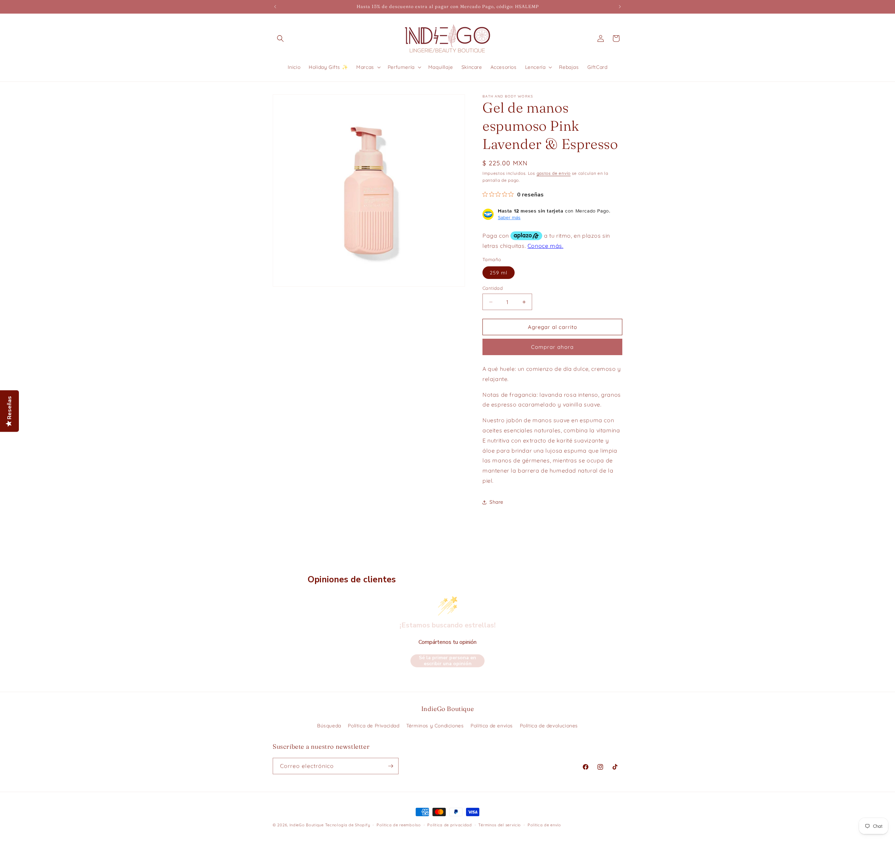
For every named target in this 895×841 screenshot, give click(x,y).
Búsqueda (329, 726)
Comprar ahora (552, 347)
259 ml (498, 272)
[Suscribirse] (390, 766)
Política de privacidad (449, 824)
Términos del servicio (499, 824)
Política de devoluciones (549, 726)
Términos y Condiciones (435, 726)
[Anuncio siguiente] (620, 6)
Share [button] (496, 502)
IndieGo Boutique (306, 824)
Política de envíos (492, 726)
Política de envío (544, 824)
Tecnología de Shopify (347, 824)
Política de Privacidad (373, 726)
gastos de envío (554, 173)
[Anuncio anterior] (275, 6)
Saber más (509, 217)
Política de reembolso (399, 824)
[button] (280, 38)
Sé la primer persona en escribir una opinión (447, 660)
